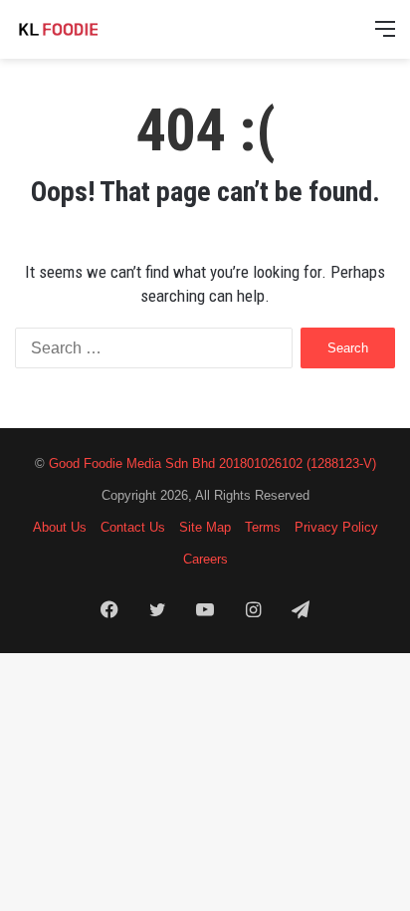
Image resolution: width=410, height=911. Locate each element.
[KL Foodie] (94, 29)
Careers (205, 559)
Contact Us (133, 527)
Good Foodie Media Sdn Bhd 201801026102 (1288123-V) (212, 463)
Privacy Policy (336, 527)
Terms (263, 527)
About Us (60, 527)
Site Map (205, 527)
